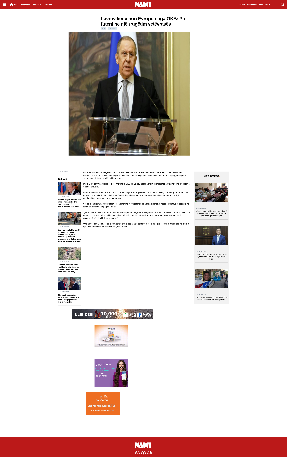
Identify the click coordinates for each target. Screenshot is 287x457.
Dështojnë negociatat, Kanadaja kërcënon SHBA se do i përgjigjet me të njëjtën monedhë (68, 298)
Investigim (37, 4)
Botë (261, 4)
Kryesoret (112, 28)
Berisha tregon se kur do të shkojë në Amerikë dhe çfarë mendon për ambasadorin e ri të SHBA (69, 203)
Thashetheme (252, 4)
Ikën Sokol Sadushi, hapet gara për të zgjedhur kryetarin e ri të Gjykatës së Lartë (211, 256)
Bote (103, 28)
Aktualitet (48, 4)
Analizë (267, 4)
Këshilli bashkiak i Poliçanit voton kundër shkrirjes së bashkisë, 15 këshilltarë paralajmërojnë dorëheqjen (212, 213)
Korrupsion (25, 4)
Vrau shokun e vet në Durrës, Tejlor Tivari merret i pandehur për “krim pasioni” (212, 298)
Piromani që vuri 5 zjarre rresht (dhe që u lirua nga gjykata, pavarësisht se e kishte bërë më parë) (68, 268)
